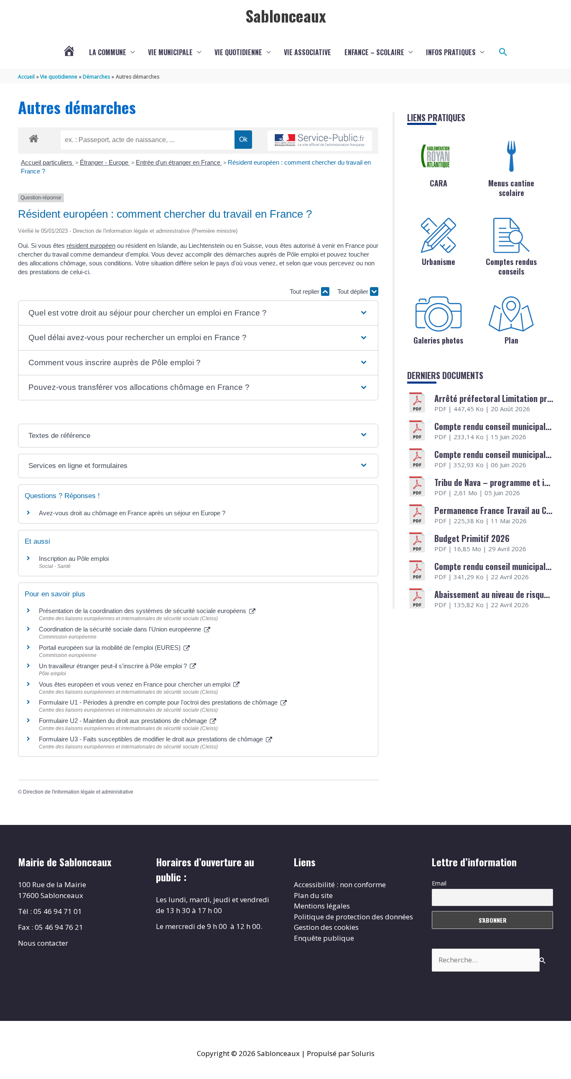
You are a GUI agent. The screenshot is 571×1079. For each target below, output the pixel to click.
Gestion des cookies (326, 927)
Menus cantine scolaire (511, 188)
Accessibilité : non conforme (340, 884)
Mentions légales (322, 906)
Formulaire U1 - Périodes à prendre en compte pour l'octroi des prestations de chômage (159, 702)
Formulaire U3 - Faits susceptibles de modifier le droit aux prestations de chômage (152, 739)
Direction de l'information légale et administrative (78, 792)
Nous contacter (43, 943)
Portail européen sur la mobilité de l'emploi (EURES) (110, 647)
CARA (438, 183)
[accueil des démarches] (33, 137)
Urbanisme (438, 261)
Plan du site (313, 895)
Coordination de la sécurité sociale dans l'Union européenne (121, 629)
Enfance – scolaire (374, 52)
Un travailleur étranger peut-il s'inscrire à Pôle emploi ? (114, 665)
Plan (511, 340)
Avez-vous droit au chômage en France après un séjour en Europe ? (132, 513)
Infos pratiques (451, 52)
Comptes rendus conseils (511, 266)
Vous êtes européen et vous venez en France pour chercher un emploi (135, 684)
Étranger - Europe (105, 162)
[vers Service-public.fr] (320, 140)
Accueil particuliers (47, 162)
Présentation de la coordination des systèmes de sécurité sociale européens (143, 610)
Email (439, 883)
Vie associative (307, 52)
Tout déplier (353, 291)
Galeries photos (438, 340)
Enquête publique (324, 938)
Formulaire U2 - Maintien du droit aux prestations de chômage (124, 720)
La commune (107, 52)
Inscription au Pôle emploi (74, 558)
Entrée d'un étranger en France (179, 162)
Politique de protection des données (353, 916)
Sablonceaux (285, 15)
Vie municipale (170, 52)
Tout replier (305, 291)
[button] (503, 52)
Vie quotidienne (238, 52)
